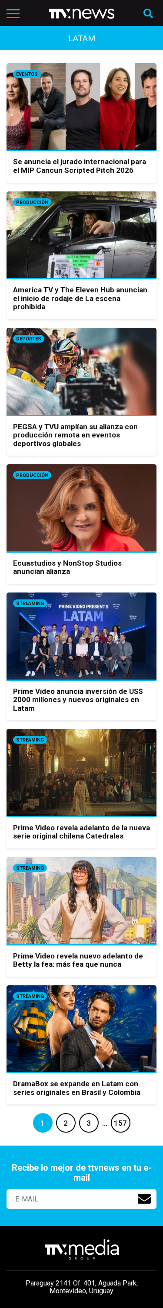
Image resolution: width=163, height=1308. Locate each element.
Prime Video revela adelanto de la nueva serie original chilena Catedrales (81, 832)
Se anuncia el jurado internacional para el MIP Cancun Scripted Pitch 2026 (79, 166)
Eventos (27, 74)
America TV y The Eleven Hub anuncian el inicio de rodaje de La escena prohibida (80, 298)
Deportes (28, 339)
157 (120, 1123)
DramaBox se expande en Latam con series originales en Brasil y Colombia (76, 1088)
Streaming (30, 603)
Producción (32, 202)
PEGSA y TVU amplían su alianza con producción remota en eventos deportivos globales (75, 435)
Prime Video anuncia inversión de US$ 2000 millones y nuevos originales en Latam (78, 699)
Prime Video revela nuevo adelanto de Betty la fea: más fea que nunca (78, 960)
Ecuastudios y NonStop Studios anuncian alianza (67, 567)
